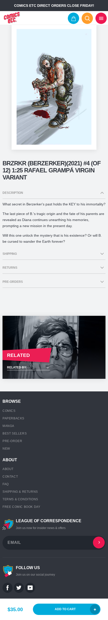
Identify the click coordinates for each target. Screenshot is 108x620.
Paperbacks (13, 418)
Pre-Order (12, 441)
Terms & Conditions (20, 499)
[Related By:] (54, 367)
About (8, 469)
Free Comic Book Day (21, 507)
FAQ (6, 484)
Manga (8, 426)
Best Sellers (15, 433)
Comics (9, 411)
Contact (10, 476)
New (6, 448)
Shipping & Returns (20, 491)
